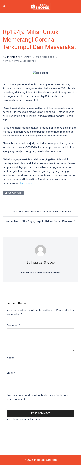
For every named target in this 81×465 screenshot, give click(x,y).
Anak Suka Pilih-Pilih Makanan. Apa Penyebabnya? (42, 211)
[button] (4, 6)
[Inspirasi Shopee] (40, 6)
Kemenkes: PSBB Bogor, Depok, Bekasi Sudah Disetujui (39, 221)
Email (11, 372)
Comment (13, 325)
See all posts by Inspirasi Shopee (40, 272)
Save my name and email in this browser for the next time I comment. (38, 397)
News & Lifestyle (24, 61)
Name (11, 357)
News (6, 61)
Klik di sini (26, 182)
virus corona (13, 193)
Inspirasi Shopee (19, 57)
